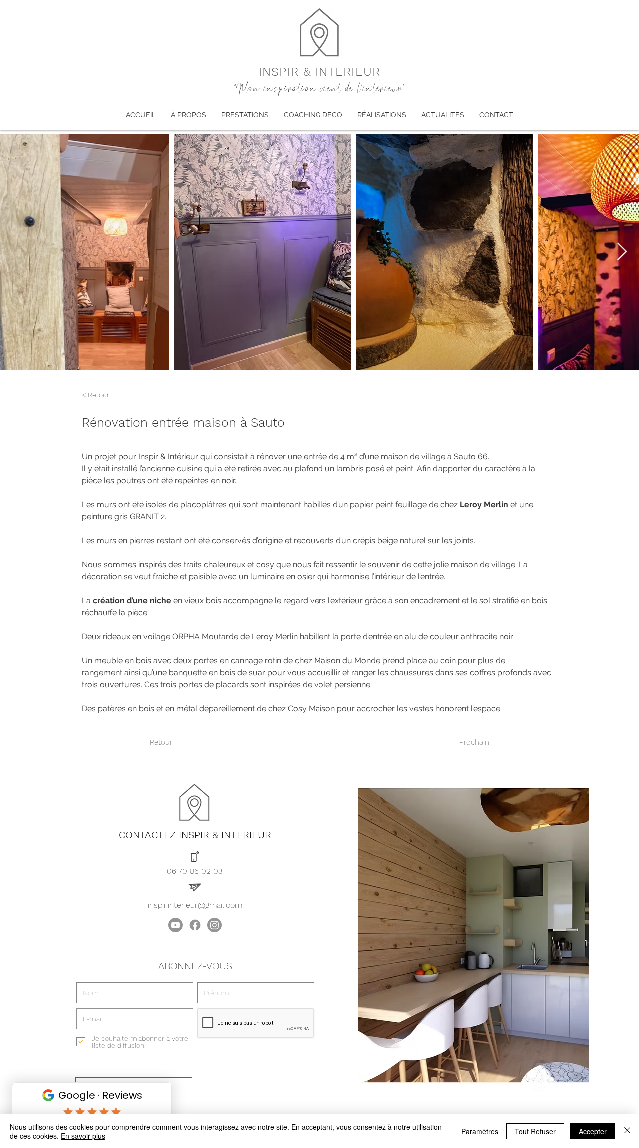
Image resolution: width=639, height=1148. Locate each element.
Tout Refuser (535, 1131)
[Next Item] (622, 252)
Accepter (593, 1131)
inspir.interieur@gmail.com (195, 905)
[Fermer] (627, 1131)
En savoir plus (83, 1136)
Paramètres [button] (479, 1131)
